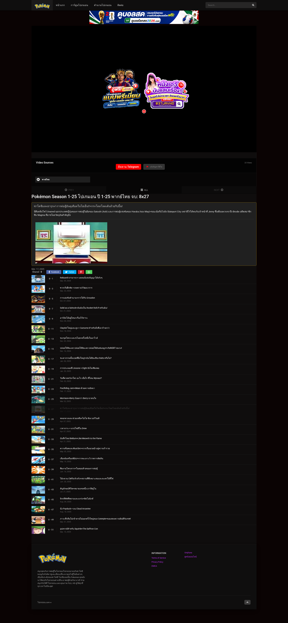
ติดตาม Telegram (128, 166)
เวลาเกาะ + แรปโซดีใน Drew (73, 428)
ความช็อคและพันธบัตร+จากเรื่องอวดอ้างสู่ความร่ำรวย (85, 448)
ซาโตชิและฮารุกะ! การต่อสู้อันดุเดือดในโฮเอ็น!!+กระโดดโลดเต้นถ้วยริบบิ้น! (95, 408)
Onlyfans (188, 553)
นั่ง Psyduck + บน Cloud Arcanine (75, 508)
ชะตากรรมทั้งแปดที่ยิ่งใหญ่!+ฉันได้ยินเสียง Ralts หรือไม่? (86, 358)
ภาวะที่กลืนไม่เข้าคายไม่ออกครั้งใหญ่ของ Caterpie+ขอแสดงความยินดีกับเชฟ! (95, 518)
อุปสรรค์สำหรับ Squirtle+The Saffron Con (79, 529)
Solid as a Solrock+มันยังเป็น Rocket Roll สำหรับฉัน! (83, 308)
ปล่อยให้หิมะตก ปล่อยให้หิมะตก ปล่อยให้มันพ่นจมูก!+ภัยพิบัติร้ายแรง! (91, 348)
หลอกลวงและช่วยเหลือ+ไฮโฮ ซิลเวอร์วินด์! (80, 418)
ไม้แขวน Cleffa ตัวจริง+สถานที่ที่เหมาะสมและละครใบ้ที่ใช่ (86, 478)
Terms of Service (159, 558)
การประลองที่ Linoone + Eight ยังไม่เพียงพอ (79, 368)
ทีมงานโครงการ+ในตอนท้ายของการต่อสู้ (79, 468)
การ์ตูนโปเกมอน (79, 5)
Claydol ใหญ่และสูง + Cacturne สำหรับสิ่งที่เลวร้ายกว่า (85, 328)
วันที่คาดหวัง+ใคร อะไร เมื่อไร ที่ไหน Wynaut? (81, 378)
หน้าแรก (60, 5)
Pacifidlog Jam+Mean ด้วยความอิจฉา (77, 388)
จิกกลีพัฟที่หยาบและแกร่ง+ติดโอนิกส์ (76, 498)
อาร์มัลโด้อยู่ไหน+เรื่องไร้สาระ (74, 318)
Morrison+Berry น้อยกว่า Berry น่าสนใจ (78, 398)
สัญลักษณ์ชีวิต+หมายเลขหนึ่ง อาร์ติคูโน (78, 488)
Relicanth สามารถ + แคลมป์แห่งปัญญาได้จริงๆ (81, 278)
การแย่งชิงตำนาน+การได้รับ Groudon (77, 298)
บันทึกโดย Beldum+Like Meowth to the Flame (81, 438)
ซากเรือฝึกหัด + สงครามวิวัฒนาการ (76, 288)
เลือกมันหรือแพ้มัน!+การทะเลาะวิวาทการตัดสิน (81, 458)
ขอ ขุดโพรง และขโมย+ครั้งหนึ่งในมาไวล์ (79, 338)
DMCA (154, 566)
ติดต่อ (120, 5)
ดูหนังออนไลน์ (190, 557)
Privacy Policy (157, 562)
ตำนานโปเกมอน (102, 5)
